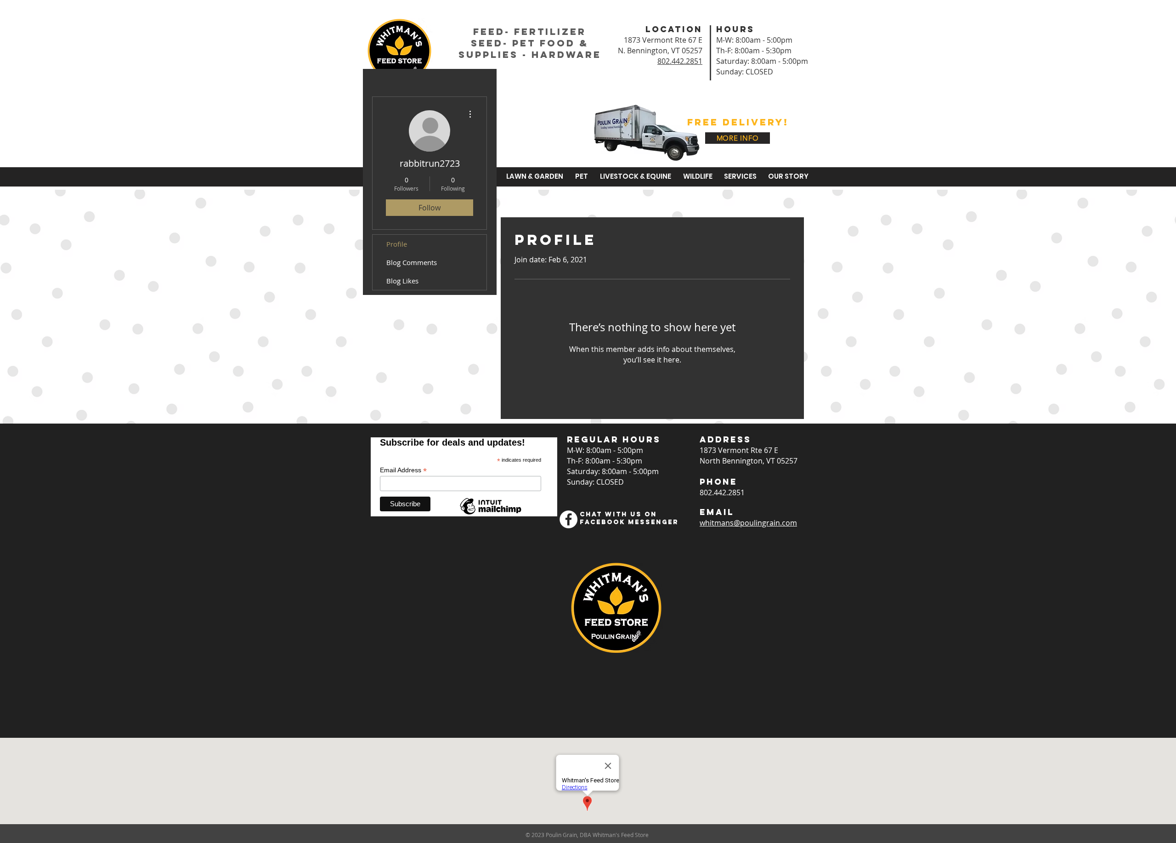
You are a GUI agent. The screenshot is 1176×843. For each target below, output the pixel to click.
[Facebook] (568, 519)
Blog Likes (402, 280)
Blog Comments (411, 262)
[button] (533, 176)
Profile (396, 244)
